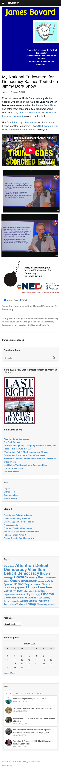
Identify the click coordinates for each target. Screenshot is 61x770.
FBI (28, 587)
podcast (16, 597)
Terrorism (10, 604)
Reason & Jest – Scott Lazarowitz (19, 538)
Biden (45, 573)
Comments (29, 693)
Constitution (30, 580)
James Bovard (31, 11)
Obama (47, 594)
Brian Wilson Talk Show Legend (18, 515)
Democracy (21, 584)
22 (44, 663)
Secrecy (46, 597)
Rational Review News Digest (17, 534)
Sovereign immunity (11, 601)
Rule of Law (26, 597)
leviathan (21, 594)
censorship (51, 577)
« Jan (6, 672)
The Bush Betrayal (12, 442)
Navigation (13, 2)
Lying (31, 594)
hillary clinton (29, 591)
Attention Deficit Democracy (16, 438)
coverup (41, 581)
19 (22, 663)
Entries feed (9, 491)
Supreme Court (27, 600)
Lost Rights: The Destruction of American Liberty (26, 465)
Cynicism (8, 584)
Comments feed (11, 495)
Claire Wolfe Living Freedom (17, 518)
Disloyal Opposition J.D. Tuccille (19, 521)
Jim (6, 92)
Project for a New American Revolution (21, 531)
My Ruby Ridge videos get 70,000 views (29, 698)
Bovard (20, 576)
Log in (7, 488)
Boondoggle (8, 577)
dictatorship (35, 584)
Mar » (12, 672)
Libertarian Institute (29, 112)
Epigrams (21, 587)
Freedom (45, 587)
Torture (20, 604)
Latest (8, 693)
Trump (31, 603)
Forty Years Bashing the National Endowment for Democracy (30, 318)
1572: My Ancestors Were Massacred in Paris (32, 708)
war (49, 604)
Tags (39, 693)
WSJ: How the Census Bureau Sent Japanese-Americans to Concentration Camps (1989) (32, 731)
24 (7, 667)
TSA (39, 604)
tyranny (44, 604)
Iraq (37, 590)
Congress (17, 580)
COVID (49, 581)
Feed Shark (7, 765)
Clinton (6, 581)
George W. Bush (13, 590)
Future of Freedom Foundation (18, 528)
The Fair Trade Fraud (13, 468)
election (8, 306)
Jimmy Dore (26, 306)
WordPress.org (10, 498)
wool (53, 604)
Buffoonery (32, 577)
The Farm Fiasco (11, 471)
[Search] (54, 358)
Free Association (11, 525)
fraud (16, 306)
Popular (18, 693)
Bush (41, 577)
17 (7, 663)
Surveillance (41, 600)
